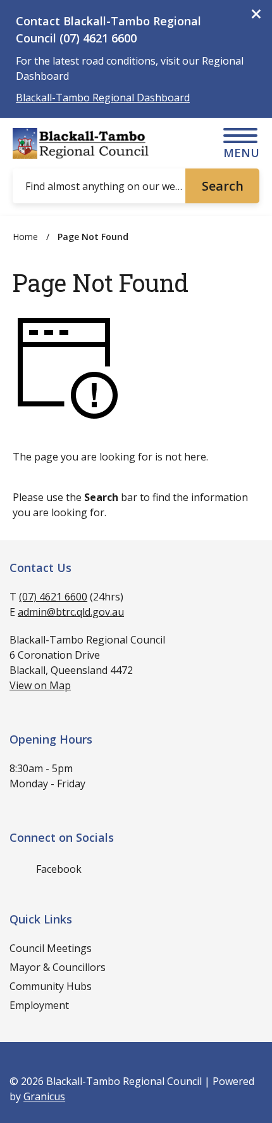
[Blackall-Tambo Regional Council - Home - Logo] (82, 143)
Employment (39, 1005)
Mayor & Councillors (57, 967)
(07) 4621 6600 (53, 597)
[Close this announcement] (257, 14)
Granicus (44, 1096)
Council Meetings (50, 948)
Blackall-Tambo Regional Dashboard (103, 98)
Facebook (59, 869)
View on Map (40, 685)
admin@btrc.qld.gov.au (71, 612)
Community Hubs (50, 986)
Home (25, 237)
